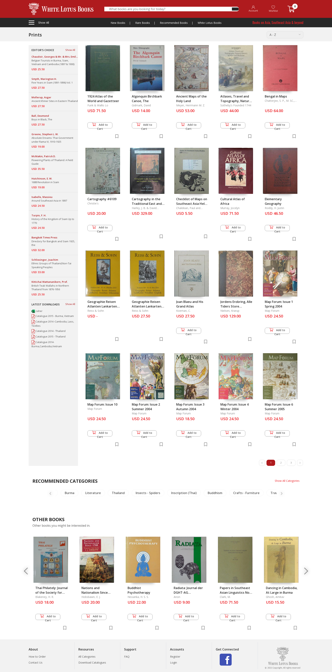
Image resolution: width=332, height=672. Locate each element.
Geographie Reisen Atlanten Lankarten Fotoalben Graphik (146, 306)
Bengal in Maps (276, 96)
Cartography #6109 (101, 199)
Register (175, 656)
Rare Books (142, 23)
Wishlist (273, 10)
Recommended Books (174, 23)
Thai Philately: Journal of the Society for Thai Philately (51, 592)
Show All (70, 50)
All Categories (86, 656)
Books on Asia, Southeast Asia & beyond (277, 22)
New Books (118, 23)
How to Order (37, 656)
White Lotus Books (210, 23)
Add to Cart (102, 125)
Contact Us (35, 662)
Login (173, 662)
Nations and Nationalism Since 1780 (94, 592)
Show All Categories (287, 481)
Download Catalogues (92, 662)
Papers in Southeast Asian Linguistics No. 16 (235, 592)
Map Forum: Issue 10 (102, 404)
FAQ (126, 656)
